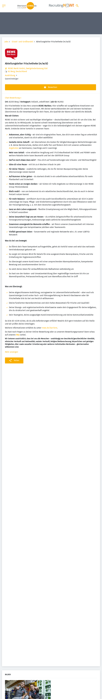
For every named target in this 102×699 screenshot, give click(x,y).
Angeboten (14, 148)
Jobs (6, 41)
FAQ (17, 335)
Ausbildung (10, 75)
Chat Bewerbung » (13, 98)
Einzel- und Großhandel (22, 41)
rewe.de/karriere (49, 328)
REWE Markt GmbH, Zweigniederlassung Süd (28, 68)
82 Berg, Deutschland (17, 71)
